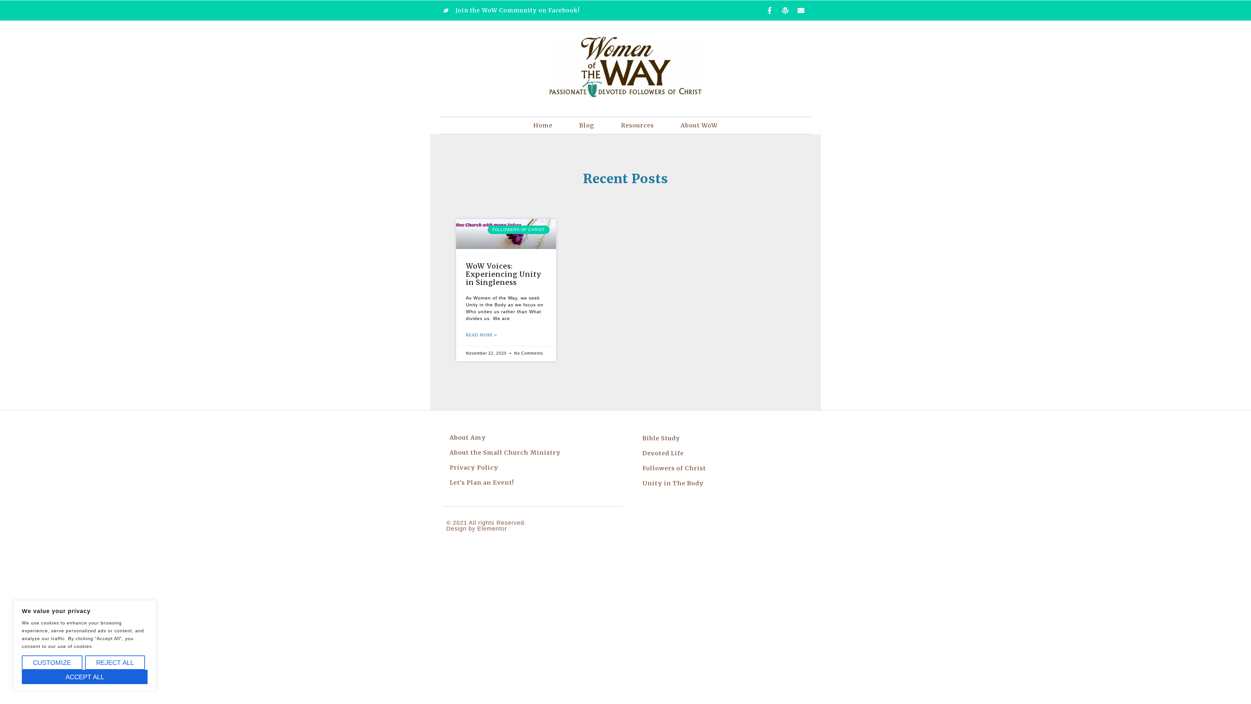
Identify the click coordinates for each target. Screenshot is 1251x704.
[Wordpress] (785, 10)
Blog (586, 125)
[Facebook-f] (770, 10)
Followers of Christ (674, 468)
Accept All (84, 677)
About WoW (699, 125)
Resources (637, 125)
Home (543, 125)
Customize (52, 662)
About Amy (468, 437)
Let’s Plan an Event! (482, 482)
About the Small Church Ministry (505, 452)
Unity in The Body (673, 483)
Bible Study (661, 438)
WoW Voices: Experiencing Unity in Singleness (503, 274)
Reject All (115, 662)
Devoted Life (663, 453)
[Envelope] (801, 10)
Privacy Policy (474, 467)
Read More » (481, 334)
